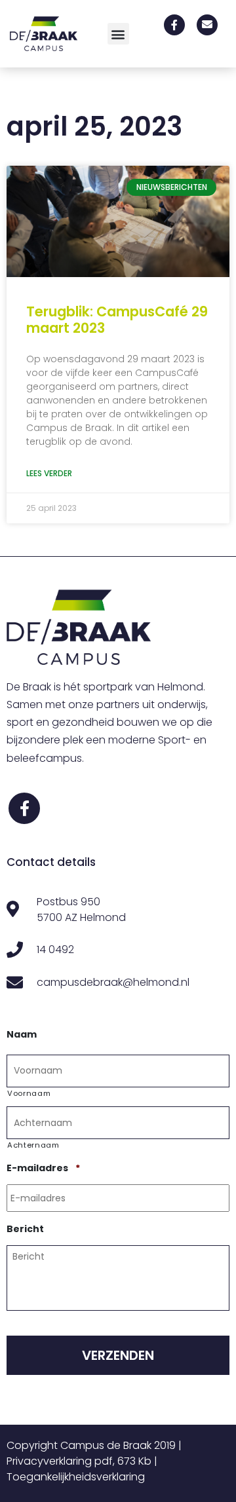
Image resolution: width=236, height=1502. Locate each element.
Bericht (25, 1229)
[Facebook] (174, 25)
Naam (22, 1034)
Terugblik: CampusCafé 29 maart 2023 (117, 319)
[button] (118, 34)
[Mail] (207, 25)
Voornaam (28, 1093)
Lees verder (49, 473)
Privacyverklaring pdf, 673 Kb (79, 1461)
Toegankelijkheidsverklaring (76, 1476)
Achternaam (33, 1145)
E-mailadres (43, 1168)
